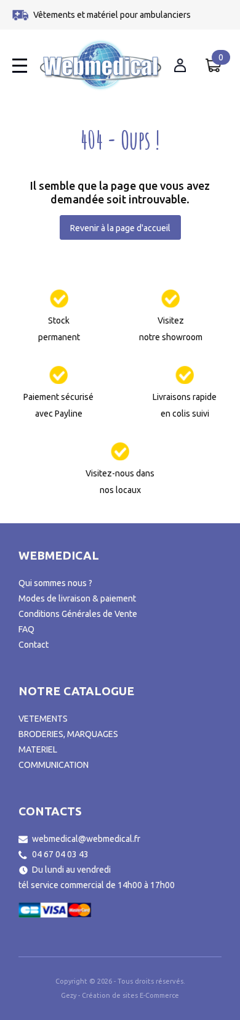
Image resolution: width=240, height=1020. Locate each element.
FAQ (26, 629)
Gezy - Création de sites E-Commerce (120, 995)
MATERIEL (37, 749)
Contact (33, 645)
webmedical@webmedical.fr (86, 839)
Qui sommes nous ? (55, 583)
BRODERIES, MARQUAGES (68, 734)
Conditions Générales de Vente (77, 614)
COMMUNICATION (53, 765)
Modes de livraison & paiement (77, 598)
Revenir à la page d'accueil (120, 228)
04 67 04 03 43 (60, 854)
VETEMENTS (43, 719)
